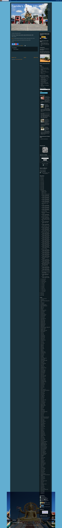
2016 (42, 182)
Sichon (42, 459)
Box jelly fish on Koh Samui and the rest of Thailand (47, 97)
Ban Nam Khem (43, 314)
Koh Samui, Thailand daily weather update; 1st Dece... (46, 277)
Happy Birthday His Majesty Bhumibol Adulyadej (45, 264)
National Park (43, 421)
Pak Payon (42, 428)
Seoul (41, 456)
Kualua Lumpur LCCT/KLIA (44, 390)
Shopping (42, 457)
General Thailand (43, 360)
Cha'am (42, 333)
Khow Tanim (42, 378)
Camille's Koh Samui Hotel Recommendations (44, 79)
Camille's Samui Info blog (28, 6)
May (42, 286)
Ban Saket (42, 316)
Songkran (42, 460)
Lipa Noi (42, 397)
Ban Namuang (43, 315)
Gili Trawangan (43, 363)
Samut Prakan (43, 454)
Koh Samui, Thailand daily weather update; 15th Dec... (46, 239)
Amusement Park (43, 298)
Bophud (42, 326)
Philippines (42, 435)
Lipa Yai (42, 398)
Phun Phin (42, 438)
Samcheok (42, 450)
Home (25, 57)
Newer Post (14, 57)
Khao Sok (42, 377)
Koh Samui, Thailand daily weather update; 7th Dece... (46, 256)
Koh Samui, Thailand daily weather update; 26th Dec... (46, 207)
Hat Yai (42, 364)
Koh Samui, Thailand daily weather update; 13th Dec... (46, 243)
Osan (41, 427)
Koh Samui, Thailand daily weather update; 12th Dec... (46, 245)
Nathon (42, 420)
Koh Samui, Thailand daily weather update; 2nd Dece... (45, 275)
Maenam (42, 404)
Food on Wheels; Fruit (45, 265)
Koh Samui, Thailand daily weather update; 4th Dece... (46, 267)
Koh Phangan (43, 381)
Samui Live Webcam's (43, 169)
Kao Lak (42, 373)
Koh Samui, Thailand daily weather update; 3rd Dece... (46, 269)
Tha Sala (42, 472)
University (42, 490)
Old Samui (42, 426)
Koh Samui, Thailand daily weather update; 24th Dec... (46, 215)
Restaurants (42, 445)
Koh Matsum (42, 380)
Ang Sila (42, 299)
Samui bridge (42, 452)
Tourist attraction (43, 480)
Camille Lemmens (17, 45)
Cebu (41, 332)
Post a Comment (16, 49)
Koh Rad (42, 382)
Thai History (42, 473)
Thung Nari (42, 477)
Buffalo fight (42, 331)
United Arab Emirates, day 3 (45, 226)
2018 (42, 179)
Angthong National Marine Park (45, 300)
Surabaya (42, 467)
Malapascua (42, 405)
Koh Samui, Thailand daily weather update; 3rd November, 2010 (47, 106)
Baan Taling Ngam (43, 305)
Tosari (41, 479)
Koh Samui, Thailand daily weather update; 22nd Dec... (45, 222)
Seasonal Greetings (44, 211)
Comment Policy (43, 73)
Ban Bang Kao (43, 310)
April (42, 287)
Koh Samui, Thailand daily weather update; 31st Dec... (46, 195)
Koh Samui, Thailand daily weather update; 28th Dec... (46, 201)
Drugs (41, 349)
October (43, 280)
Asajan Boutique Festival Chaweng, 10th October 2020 (45, 43)
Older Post (36, 57)
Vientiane (42, 492)
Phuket (42, 437)
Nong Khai (42, 425)
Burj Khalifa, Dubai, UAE (45, 216)
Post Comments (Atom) (19, 59)
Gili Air (42, 361)
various (42, 491)
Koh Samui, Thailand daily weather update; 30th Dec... (46, 197)
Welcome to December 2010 (45, 270)
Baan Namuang (43, 304)
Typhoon (42, 487)
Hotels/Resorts (43, 367)
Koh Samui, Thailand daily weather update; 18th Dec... (46, 233)
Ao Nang (42, 303)
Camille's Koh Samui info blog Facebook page (45, 77)
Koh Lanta (42, 379)
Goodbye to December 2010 (45, 194)
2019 (42, 178)
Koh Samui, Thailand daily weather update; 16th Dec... (46, 237)
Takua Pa (42, 470)
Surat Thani (42, 468)
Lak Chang (42, 393)
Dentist (42, 346)
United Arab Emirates (44, 489)
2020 (42, 177)
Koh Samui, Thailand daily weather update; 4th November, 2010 (47, 129)
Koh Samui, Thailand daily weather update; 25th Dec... (46, 209)
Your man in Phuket (44, 248)
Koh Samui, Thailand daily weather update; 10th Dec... (46, 250)
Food (41, 357)
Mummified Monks (43, 411)
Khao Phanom (43, 376)
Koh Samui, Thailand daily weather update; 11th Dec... (46, 247)
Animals (42, 302)
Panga (42, 429)
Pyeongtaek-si (43, 442)
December (43, 190)
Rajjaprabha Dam (43, 443)
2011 (42, 188)
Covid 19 (42, 343)
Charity (42, 334)
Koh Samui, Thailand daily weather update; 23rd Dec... (46, 218)
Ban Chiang (42, 311)
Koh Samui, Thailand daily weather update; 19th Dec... (46, 230)
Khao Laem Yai (43, 375)
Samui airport (42, 451)
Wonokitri (42, 493)
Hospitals (42, 366)
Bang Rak (42, 320)
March (43, 288)
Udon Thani (42, 488)
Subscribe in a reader (45, 163)
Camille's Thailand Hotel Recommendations (44, 81)
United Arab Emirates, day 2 (45, 231)
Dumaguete (42, 351)
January (43, 291)
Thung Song (42, 478)
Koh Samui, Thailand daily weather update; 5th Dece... (46, 262)
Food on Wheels (43, 358)
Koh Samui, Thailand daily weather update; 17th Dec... (46, 235)
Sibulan (42, 458)
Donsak (42, 348)
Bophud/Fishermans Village (44, 327)
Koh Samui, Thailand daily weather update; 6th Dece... (46, 260)
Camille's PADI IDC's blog (44, 82)
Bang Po (42, 319)
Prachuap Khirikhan (43, 441)
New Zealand (42, 423)
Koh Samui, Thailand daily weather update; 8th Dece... (46, 254)
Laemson (42, 392)
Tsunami (42, 486)
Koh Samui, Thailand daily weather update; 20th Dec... (46, 228)
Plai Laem (42, 439)
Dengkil (42, 345)
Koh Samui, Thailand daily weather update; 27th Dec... (46, 205)
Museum (42, 412)
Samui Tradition (43, 453)
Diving (41, 347)
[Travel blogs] (42, 499)
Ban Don (42, 312)
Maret (41, 408)
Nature (42, 422)
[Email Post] (25, 45)
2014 (42, 184)
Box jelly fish (42, 328)
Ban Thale (42, 317)
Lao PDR (42, 396)
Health (42, 365)
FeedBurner (47, 161)
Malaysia (42, 406)
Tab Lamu (42, 469)
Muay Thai (42, 410)
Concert (42, 342)
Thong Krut (42, 476)
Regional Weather (43, 444)
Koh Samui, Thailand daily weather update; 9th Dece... (46, 252)
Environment (42, 352)
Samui (12, 38)
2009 (42, 292)
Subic (41, 466)
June (42, 285)
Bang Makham (43, 318)
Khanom (42, 374)
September (43, 281)
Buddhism (42, 329)
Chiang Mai (42, 336)
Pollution (42, 440)
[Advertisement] (24, 54)
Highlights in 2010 (44, 191)
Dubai (41, 350)
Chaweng (42, 335)
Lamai (41, 394)
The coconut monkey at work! (47, 119)
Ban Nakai (42, 313)
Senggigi (42, 455)
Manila (42, 407)
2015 (42, 183)
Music (41, 413)
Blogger (37, 525)
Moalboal (42, 409)
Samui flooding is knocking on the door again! (46, 272)
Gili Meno (42, 362)
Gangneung (42, 359)
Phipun (42, 436)
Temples (42, 471)
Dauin (41, 344)
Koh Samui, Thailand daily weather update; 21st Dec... (46, 224)
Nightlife (42, 424)
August (43, 282)
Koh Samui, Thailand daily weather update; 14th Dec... (46, 241)
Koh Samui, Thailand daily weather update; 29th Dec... (46, 199)
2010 (42, 189)
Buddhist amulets (43, 330)
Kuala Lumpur (43, 389)
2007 (42, 295)
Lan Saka (42, 395)
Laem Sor (42, 391)
